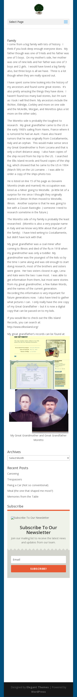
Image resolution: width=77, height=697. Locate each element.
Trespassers (14, 479)
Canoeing (13, 473)
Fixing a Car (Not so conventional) (27, 485)
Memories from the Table (22, 496)
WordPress (38, 691)
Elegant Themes (38, 687)
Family (11, 41)
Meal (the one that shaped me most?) (30, 491)
